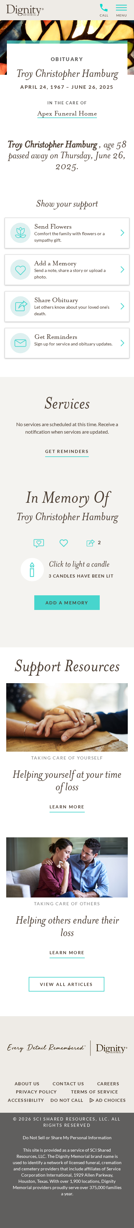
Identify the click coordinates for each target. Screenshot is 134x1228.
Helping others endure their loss (67, 920)
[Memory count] (39, 542)
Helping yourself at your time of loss (67, 774)
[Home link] (25, 10)
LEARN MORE (67, 806)
